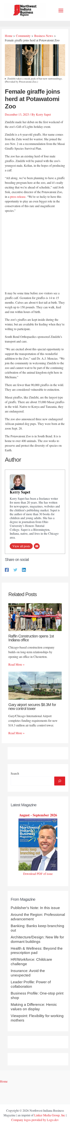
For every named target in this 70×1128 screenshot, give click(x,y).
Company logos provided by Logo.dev (35, 1120)
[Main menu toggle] (61, 10)
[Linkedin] (24, 569)
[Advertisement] (35, 252)
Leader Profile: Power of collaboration (31, 984)
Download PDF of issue (38, 874)
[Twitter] (15, 569)
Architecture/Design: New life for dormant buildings (37, 939)
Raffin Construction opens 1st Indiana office (31, 638)
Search (15, 773)
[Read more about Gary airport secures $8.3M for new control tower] (35, 685)
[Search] (59, 781)
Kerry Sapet (20, 492)
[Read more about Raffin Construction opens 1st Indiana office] (35, 617)
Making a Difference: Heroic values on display (34, 1006)
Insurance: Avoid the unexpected (28, 973)
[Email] (37, 546)
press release (17, 196)
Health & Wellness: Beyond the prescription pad (37, 950)
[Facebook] (7, 569)
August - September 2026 (38, 815)
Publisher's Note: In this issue (35, 908)
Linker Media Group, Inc (49, 1115)
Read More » (16, 664)
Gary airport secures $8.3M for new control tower (32, 707)
